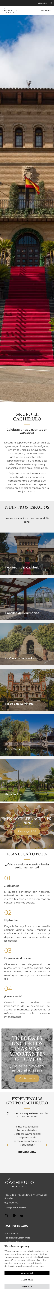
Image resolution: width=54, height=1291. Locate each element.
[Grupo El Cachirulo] (10, 10)
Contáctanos (27, 1078)
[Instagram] (6, 1216)
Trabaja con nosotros (15, 1207)
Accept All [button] (27, 1273)
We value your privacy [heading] (16, 1246)
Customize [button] (27, 1279)
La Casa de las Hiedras (15, 1242)
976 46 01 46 (11, 1202)
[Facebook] (14, 1216)
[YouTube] (22, 1216)
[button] (7, 1144)
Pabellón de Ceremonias (17, 1237)
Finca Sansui (11, 1233)
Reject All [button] (27, 1286)
